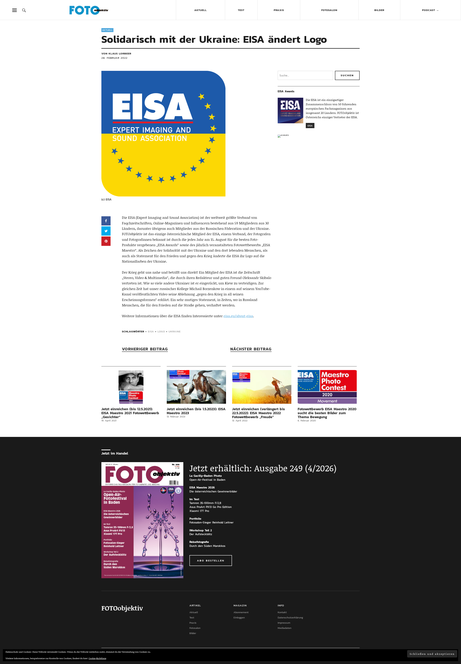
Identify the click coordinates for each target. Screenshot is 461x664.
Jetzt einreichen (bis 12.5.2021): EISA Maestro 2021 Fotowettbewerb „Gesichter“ (130, 413)
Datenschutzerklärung (290, 617)
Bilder (379, 10)
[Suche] (24, 10)
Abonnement (241, 612)
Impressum (284, 623)
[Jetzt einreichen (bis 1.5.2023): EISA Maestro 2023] (196, 387)
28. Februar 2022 (114, 58)
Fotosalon (329, 10)
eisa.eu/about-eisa (238, 315)
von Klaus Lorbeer (116, 53)
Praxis (279, 10)
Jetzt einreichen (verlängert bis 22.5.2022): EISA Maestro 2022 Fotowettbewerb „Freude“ (258, 413)
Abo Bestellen (210, 560)
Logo (161, 331)
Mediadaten (284, 628)
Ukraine (175, 331)
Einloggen (239, 617)
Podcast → (430, 10)
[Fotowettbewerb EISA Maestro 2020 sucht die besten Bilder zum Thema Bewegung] (327, 387)
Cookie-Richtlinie (97, 658)
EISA (151, 331)
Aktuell (200, 10)
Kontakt (282, 612)
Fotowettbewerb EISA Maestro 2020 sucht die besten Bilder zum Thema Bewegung (327, 413)
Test (241, 10)
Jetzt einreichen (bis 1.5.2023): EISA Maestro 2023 (196, 411)
